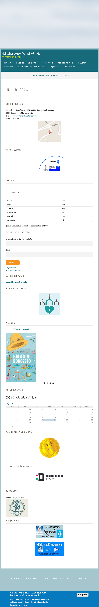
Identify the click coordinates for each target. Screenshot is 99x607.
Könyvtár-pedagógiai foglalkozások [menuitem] (25, 67)
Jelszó (8, 250)
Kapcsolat (83, 579)
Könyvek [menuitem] (47, 63)
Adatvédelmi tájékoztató (58, 579)
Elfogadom (82, 595)
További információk (18, 605)
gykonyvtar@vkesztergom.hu (24, 116)
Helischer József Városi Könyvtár (21, 53)
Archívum (15, 579)
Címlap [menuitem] (7, 63)
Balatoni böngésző (21, 329)
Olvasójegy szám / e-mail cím (19, 239)
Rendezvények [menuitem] (65, 63)
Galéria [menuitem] (82, 63)
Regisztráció (11, 267)
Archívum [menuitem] (70, 67)
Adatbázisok (32, 579)
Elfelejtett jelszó (13, 270)
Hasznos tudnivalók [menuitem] (26, 63)
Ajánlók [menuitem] (55, 67)
